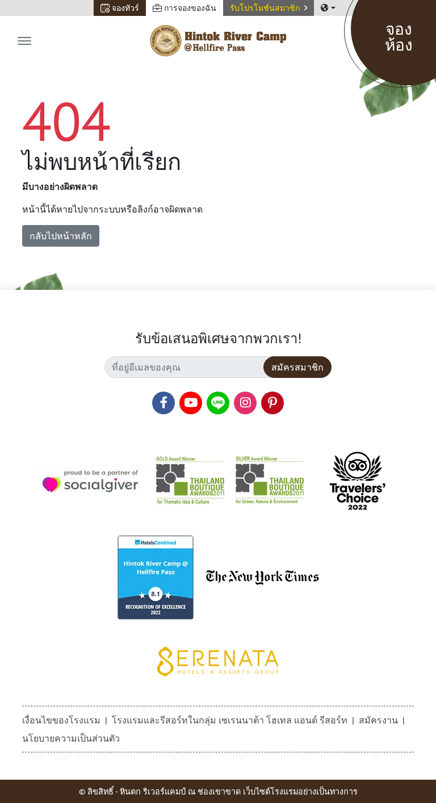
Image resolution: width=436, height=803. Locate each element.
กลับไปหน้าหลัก (61, 236)
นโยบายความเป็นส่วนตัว (71, 738)
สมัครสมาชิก (297, 367)
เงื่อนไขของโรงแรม (61, 720)
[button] (268, 8)
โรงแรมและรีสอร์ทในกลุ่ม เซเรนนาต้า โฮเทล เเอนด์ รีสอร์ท (229, 720)
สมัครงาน (378, 720)
